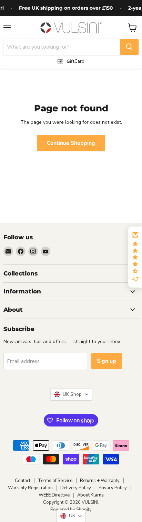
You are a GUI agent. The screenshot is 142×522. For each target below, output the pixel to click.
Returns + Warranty (100, 481)
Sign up (106, 361)
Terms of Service (55, 481)
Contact (22, 481)
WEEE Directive (54, 495)
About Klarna (90, 495)
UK (70, 515)
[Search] (129, 47)
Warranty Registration (30, 488)
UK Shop (71, 394)
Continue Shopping (71, 143)
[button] (135, 257)
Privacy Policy (113, 488)
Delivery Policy (75, 488)
